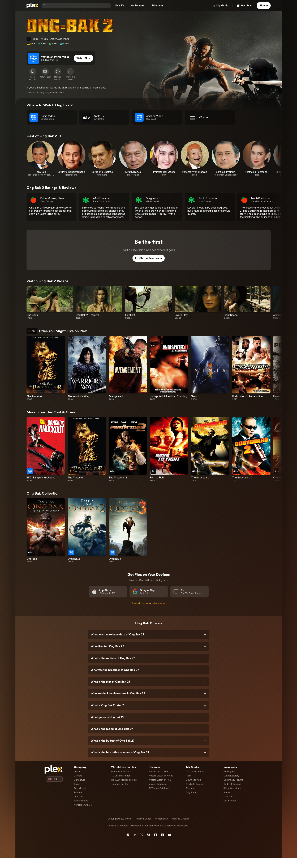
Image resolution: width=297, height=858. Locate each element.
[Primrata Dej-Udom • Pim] (164, 158)
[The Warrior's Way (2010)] (87, 368)
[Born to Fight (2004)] (169, 449)
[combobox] (78, 5)
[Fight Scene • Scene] (247, 302)
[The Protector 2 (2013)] (128, 449)
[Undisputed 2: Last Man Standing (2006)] (169, 368)
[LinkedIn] (162, 834)
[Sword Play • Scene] (198, 302)
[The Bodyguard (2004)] (210, 449)
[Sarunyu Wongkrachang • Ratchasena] (71, 158)
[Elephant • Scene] (148, 302)
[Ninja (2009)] (210, 368)
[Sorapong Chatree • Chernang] (102, 158)
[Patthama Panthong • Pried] (257, 158)
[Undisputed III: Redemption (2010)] (251, 368)
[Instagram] (127, 834)
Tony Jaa (43, 92)
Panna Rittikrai (56, 92)
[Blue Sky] (148, 834)
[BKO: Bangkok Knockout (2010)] (46, 449)
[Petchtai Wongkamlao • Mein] (195, 158)
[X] (141, 834)
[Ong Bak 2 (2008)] (87, 530)
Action (53, 38)
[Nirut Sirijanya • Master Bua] (133, 158)
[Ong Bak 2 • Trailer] (50, 302)
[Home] (33, 5)
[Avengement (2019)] (128, 368)
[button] (70, 74)
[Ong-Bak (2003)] (46, 530)
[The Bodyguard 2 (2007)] (251, 449)
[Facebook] (155, 834)
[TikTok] (134, 834)
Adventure (63, 38)
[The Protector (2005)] (46, 368)
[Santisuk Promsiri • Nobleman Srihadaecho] (226, 158)
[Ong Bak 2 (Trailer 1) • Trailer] (99, 302)
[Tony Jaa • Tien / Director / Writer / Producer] (41, 158)
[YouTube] (169, 834)
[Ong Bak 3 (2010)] (128, 530)
